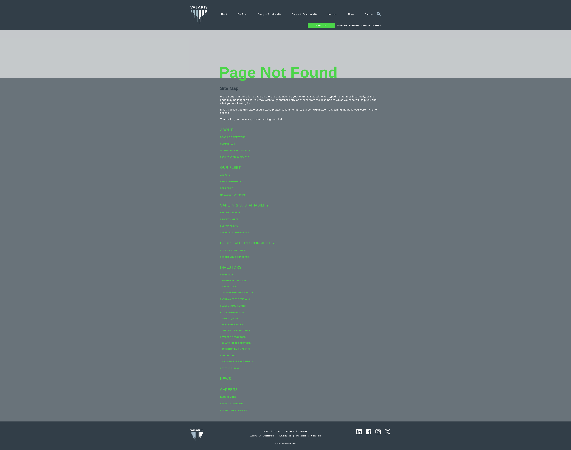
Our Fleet (242, 14)
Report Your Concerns (234, 257)
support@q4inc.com (315, 109)
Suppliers (376, 25)
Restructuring (229, 368)
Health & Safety (230, 212)
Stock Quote (230, 318)
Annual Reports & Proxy (237, 292)
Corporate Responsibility (304, 14)
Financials (226, 275)
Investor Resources (233, 337)
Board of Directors (232, 137)
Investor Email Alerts (236, 349)
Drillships (226, 188)
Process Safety (230, 219)
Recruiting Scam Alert (234, 410)
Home (266, 431)
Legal (277, 431)
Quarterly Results (234, 280)
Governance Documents (235, 150)
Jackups (225, 175)
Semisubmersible (230, 181)
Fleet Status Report (233, 306)
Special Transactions (236, 330)
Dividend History (232, 324)
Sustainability (229, 226)
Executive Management (234, 157)
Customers (342, 25)
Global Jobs (228, 397)
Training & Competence (234, 232)
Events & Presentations (235, 299)
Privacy (290, 431)
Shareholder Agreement (238, 361)
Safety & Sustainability (269, 14)
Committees (227, 144)
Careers (369, 14)
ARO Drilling (228, 355)
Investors (365, 25)
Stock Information (232, 312)
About (224, 14)
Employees (354, 25)
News (351, 14)
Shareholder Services (236, 343)
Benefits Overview (231, 403)
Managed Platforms (233, 195)
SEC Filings (229, 286)
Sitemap (303, 431)
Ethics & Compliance (233, 250)
